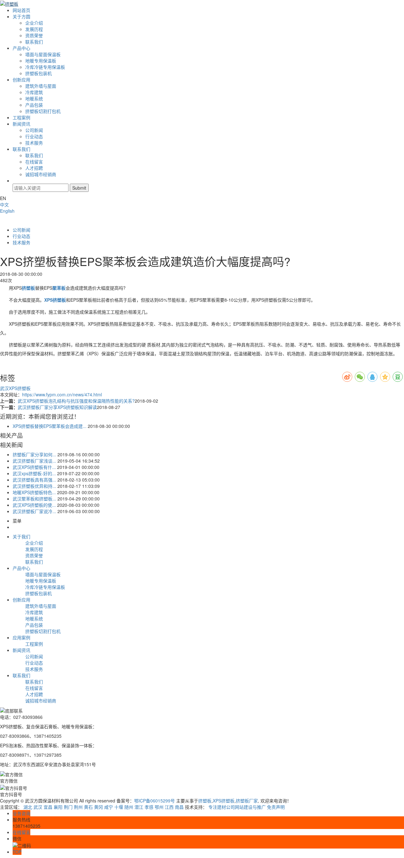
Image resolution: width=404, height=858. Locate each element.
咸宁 (108, 807)
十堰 (118, 807)
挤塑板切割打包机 (43, 111)
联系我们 (34, 41)
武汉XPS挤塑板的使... (34, 505)
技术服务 (34, 142)
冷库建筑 (34, 92)
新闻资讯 (21, 124)
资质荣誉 (34, 35)
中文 (4, 204)
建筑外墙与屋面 (40, 86)
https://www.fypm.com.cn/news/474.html (62, 394)
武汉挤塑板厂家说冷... (34, 511)
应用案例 (21, 637)
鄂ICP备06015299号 (154, 800)
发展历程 (34, 29)
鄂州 (159, 807)
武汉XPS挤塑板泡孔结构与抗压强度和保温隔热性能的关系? (76, 401)
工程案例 (21, 117)
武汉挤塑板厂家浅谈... (34, 461)
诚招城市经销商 (40, 174)
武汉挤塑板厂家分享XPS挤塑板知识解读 (57, 407)
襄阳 (58, 807)
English (7, 211)
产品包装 (34, 105)
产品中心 (21, 48)
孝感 (149, 807)
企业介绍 (34, 23)
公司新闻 (34, 130)
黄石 (88, 807)
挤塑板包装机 (38, 73)
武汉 (37, 807)
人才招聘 (34, 168)
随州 (128, 807)
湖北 (27, 807)
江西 (169, 807)
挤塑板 (204, 800)
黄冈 (98, 807)
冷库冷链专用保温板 (45, 67)
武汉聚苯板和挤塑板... (34, 498)
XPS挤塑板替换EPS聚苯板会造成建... (49, 426)
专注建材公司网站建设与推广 (237, 807)
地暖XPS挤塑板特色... (34, 492)
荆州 (78, 807)
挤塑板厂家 (247, 800)
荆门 (68, 807)
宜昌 (48, 807)
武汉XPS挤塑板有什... (34, 467)
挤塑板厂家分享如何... (34, 454)
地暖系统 (34, 98)
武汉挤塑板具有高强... (34, 479)
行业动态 (34, 136)
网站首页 (21, 10)
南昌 (179, 807)
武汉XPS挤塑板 (15, 388)
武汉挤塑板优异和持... (34, 486)
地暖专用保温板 (40, 60)
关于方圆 (21, 16)
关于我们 (21, 536)
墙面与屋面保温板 (43, 54)
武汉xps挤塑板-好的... (34, 473)
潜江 (138, 807)
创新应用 (21, 79)
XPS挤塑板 (224, 800)
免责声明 (276, 807)
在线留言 (34, 161)
